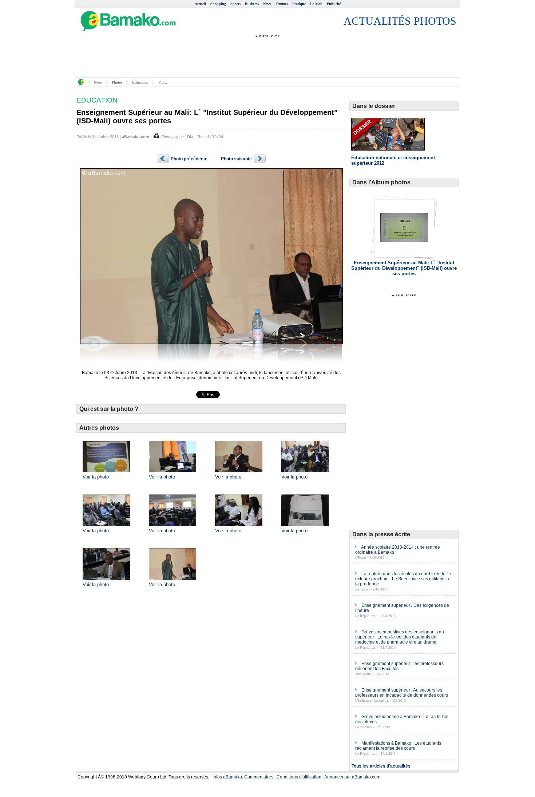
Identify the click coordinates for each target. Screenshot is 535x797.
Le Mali (316, 4)
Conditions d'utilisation (299, 777)
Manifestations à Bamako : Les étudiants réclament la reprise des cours (398, 746)
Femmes (282, 4)
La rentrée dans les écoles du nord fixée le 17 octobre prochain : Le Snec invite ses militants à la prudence (403, 578)
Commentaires (258, 777)
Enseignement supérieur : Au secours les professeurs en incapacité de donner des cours (401, 693)
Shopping (218, 4)
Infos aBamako (227, 777)
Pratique (299, 4)
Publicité (334, 4)
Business (252, 4)
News (267, 4)
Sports (235, 4)
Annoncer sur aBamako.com (352, 777)
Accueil (200, 4)
